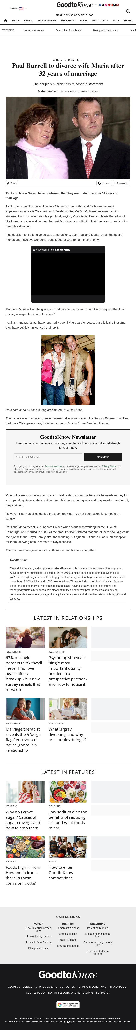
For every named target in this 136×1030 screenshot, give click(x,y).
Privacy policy (118, 986)
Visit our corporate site (109, 1018)
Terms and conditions (91, 986)
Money (128, 20)
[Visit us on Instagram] (106, 5)
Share (14, 183)
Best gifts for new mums (105, 30)
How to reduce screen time (38, 929)
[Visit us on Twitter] (103, 5)
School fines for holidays (68, 30)
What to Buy (100, 20)
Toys (116, 20)
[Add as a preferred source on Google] (68, 1004)
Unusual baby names (38, 936)
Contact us (67, 986)
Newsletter (124, 183)
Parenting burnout (97, 928)
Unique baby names (33, 30)
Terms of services (54, 466)
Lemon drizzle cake (68, 928)
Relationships (46, 20)
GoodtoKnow (49, 91)
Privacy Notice (109, 466)
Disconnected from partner (98, 952)
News (15, 20)
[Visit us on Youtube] (117, 5)
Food (83, 20)
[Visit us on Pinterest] (109, 5)
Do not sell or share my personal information (79, 992)
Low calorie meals (68, 945)
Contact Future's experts (40, 986)
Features (94, 91)
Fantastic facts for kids (38, 942)
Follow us (106, 183)
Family (28, 20)
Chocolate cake (68, 933)
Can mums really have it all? (97, 944)
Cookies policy (36, 992)
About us (14, 986)
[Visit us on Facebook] (100, 5)
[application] (68, 274)
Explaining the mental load (97, 935)
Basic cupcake (68, 939)
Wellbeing (68, 20)
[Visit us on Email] (114, 5)
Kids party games (38, 948)
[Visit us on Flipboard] (111, 5)
